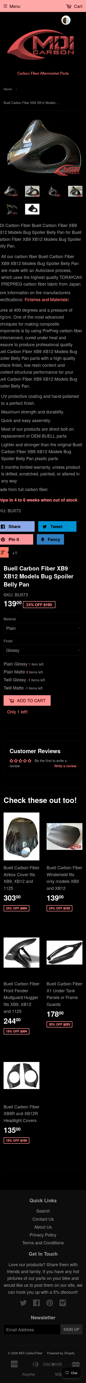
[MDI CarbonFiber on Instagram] (62, 1304)
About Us (43, 1227)
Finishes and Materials (46, 299)
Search (43, 1211)
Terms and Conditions (43, 1242)
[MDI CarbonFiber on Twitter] (23, 1304)
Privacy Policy (43, 1234)
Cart (77, 6)
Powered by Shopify (61, 1353)
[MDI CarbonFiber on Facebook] (36, 1304)
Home (8, 89)
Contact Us (43, 1219)
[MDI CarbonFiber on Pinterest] (49, 1304)
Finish (8, 640)
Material (10, 618)
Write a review (65, 765)
